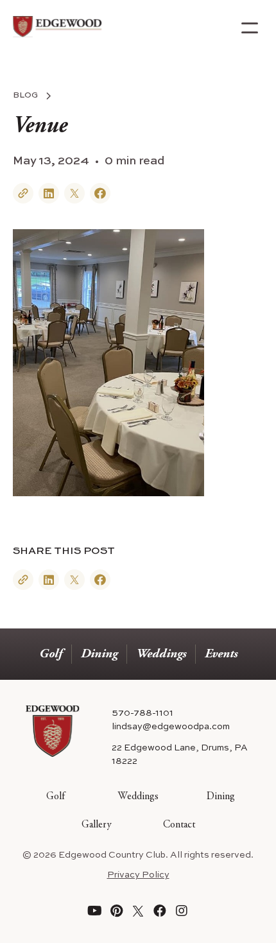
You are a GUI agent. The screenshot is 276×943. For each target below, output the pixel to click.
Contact (179, 825)
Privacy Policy (138, 874)
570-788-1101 (142, 713)
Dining (99, 654)
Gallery (97, 825)
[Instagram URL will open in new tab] (181, 910)
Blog (25, 95)
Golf (50, 654)
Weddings (161, 654)
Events (221, 654)
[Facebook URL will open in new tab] (159, 910)
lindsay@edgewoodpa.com (171, 726)
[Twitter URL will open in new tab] (138, 910)
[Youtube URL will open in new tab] (94, 910)
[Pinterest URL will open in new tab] (116, 910)
